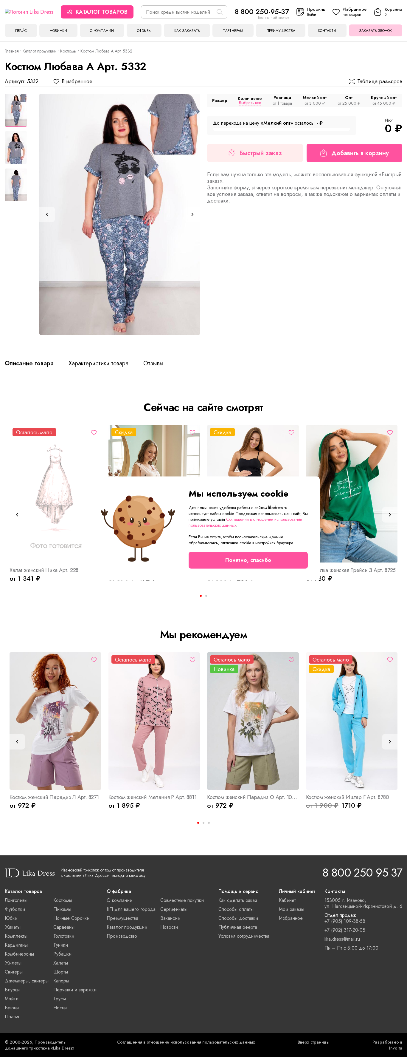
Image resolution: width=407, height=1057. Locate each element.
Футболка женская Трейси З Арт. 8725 (351, 570)
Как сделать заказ (237, 900)
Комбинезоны (19, 954)
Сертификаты (173, 909)
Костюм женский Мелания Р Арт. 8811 (152, 797)
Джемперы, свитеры (27, 980)
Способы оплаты (236, 909)
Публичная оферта (237, 927)
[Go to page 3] (209, 823)
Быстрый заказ (260, 153)
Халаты (60, 962)
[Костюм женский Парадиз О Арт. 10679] (253, 721)
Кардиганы (16, 945)
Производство (122, 936)
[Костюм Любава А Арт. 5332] (119, 214)
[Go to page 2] (206, 596)
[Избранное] (93, 432)
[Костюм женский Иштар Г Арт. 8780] (352, 721)
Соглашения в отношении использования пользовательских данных (186, 1042)
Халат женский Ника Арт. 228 (44, 570)
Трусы (59, 998)
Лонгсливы (16, 900)
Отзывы (144, 30)
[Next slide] (192, 214)
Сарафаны (63, 927)
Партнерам (233, 30)
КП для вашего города (131, 909)
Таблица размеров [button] (379, 81)
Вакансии (170, 918)
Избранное (291, 918)
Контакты (327, 30)
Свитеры (14, 971)
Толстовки (63, 936)
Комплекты (16, 936)
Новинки (58, 30)
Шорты (60, 971)
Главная (12, 51)
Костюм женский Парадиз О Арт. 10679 (253, 797)
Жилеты (13, 962)
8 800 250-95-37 (262, 11)
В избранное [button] (77, 81)
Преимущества (280, 30)
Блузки (12, 989)
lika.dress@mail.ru (342, 939)
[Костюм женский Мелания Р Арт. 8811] (154, 721)
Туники (60, 945)
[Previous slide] (47, 214)
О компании (102, 30)
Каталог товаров (102, 12)
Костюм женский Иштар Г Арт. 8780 (347, 797)
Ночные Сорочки (71, 918)
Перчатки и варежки (75, 989)
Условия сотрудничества (243, 936)
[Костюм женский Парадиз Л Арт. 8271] (55, 721)
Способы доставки (238, 918)
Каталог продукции (39, 51)
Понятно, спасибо (248, 560)
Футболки (15, 909)
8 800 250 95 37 (362, 872)
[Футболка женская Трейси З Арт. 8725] (352, 494)
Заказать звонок (375, 30)
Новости (169, 927)
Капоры (61, 980)
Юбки (11, 918)
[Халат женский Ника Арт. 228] (55, 494)
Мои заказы (291, 909)
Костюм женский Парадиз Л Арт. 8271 (54, 797)
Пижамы (62, 909)
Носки (60, 1007)
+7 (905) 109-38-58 (344, 921)
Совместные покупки (182, 900)
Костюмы (68, 51)
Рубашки (62, 954)
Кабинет (287, 900)
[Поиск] (219, 12)
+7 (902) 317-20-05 (344, 930)
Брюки (12, 1007)
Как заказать (187, 30)
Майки (11, 998)
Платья (12, 1016)
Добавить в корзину (360, 153)
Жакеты (13, 927)
